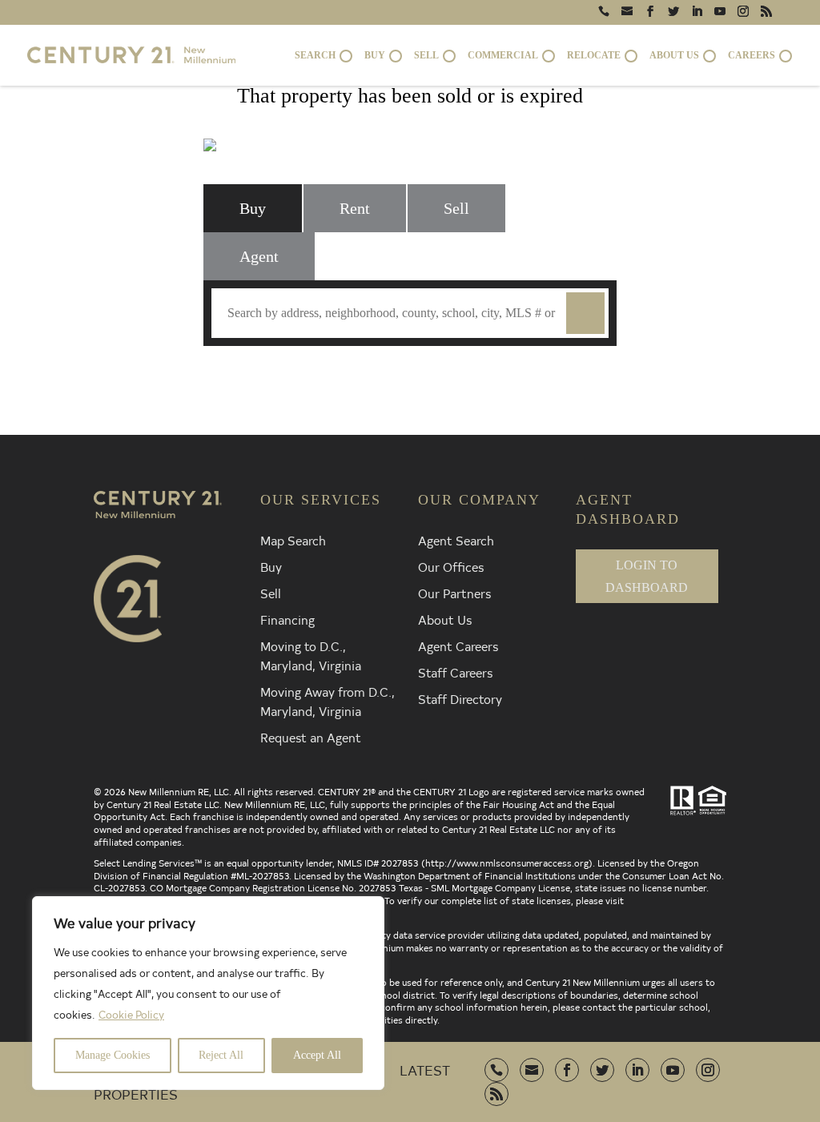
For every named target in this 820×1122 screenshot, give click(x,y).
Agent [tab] (259, 256)
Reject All (221, 1055)
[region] (208, 993)
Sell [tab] (456, 208)
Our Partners (454, 592)
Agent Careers (458, 645)
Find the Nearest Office (399, 374)
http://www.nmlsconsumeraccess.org (507, 862)
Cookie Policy (131, 1014)
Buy (271, 566)
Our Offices (451, 566)
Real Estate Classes (601, 374)
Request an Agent (310, 737)
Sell (270, 592)
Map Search (293, 540)
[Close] (367, 909)
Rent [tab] (355, 208)
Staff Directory (460, 698)
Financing (287, 619)
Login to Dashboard (646, 575)
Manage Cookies (112, 1055)
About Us (445, 619)
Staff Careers (455, 672)
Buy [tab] (252, 208)
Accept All (317, 1055)
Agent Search (456, 540)
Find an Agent (218, 374)
